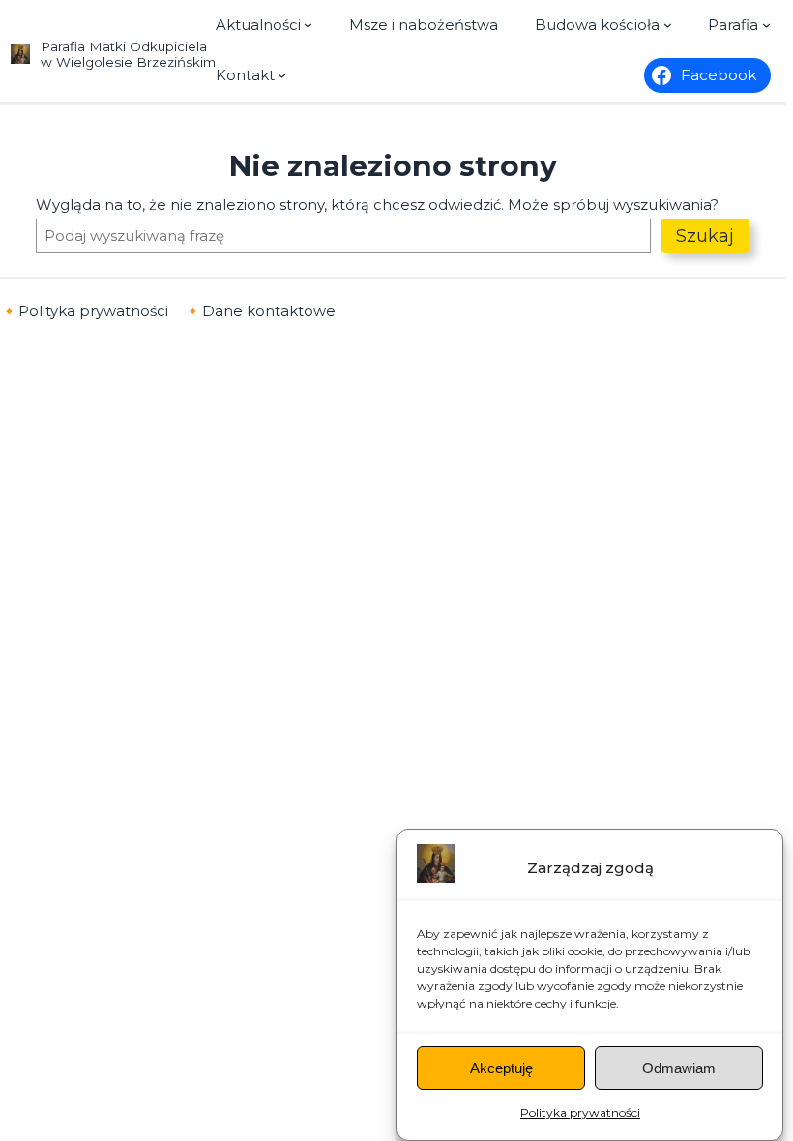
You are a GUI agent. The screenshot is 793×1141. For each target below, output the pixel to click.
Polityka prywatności (580, 1112)
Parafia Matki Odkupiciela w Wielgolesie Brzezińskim (128, 54)
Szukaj (705, 236)
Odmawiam (679, 1068)
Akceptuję (501, 1068)
